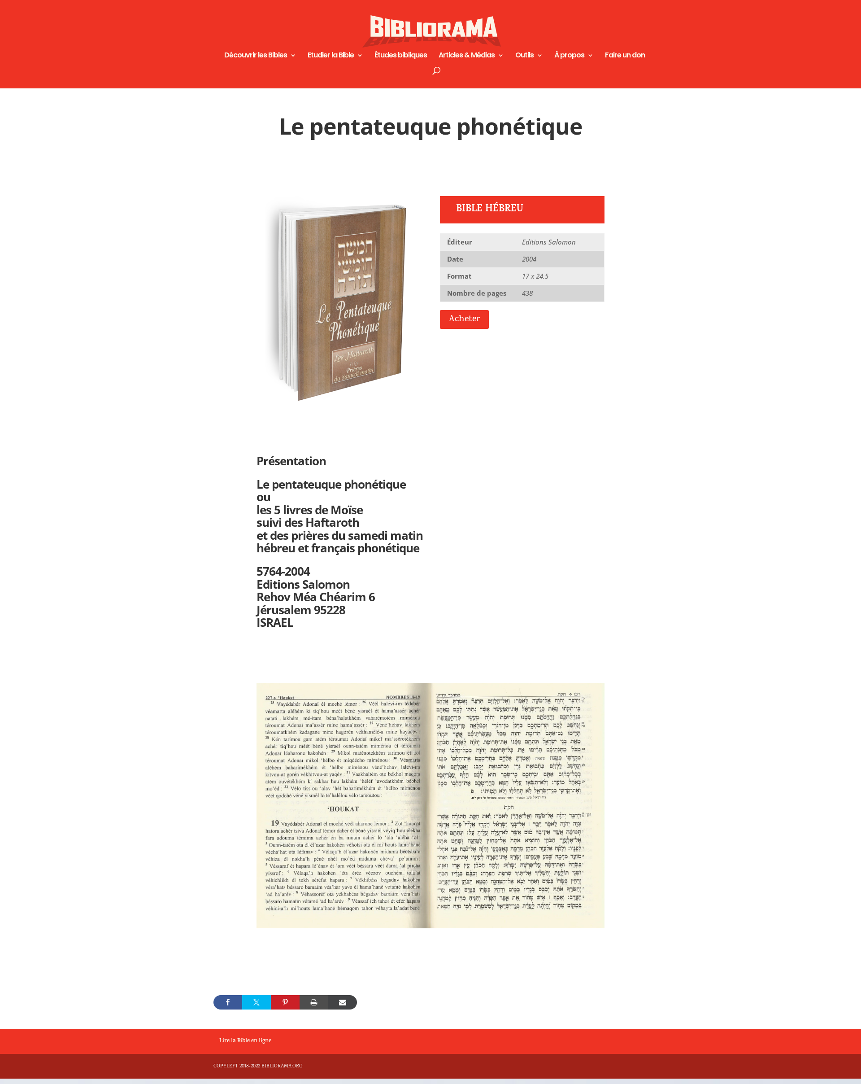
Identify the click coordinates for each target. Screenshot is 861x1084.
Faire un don (625, 56)
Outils (524, 56)
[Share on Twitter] (256, 1002)
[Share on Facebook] (227, 1002)
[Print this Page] (314, 1002)
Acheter (464, 319)
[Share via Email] (342, 1002)
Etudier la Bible (331, 56)
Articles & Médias (467, 56)
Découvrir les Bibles (255, 56)
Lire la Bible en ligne (245, 1041)
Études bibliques (400, 56)
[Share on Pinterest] (285, 1002)
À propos (569, 56)
